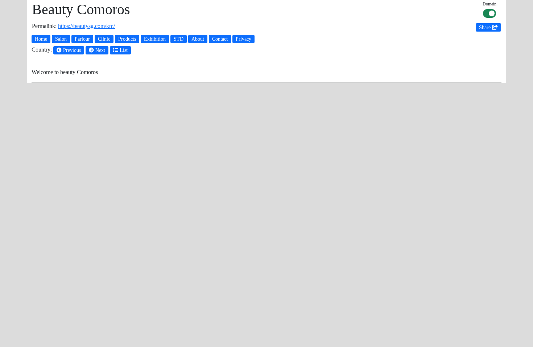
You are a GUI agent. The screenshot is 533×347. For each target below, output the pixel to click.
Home (41, 39)
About (197, 39)
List (123, 50)
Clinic (104, 39)
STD (178, 39)
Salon (61, 39)
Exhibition (155, 39)
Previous (71, 50)
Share (485, 27)
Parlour (82, 39)
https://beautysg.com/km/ (86, 26)
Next (99, 50)
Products (127, 39)
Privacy (243, 39)
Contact (220, 39)
